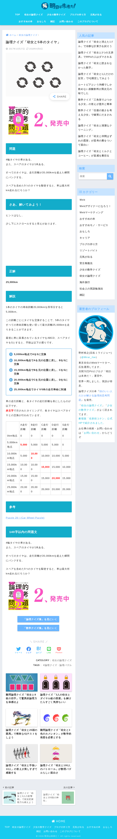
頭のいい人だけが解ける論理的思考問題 (95, 395)
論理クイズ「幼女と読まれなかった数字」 (95, 65)
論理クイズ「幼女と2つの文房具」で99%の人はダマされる (95, 54)
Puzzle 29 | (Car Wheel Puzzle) (25, 517)
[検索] (110, 176)
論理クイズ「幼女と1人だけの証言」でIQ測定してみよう (95, 76)
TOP (17, 14)
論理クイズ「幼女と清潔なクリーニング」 (95, 127)
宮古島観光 (86, 263)
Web (82, 199)
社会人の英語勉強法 (91, 288)
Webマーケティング (91, 212)
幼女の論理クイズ (33, 14)
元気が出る (96, 14)
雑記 (52, 21)
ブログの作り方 (78, 14)
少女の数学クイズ (56, 14)
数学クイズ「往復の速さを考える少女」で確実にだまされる (95, 114)
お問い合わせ (66, 21)
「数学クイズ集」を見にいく (40, 627)
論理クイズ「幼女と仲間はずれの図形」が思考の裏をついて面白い (95, 140)
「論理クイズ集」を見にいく (40, 619)
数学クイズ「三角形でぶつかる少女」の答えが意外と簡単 (95, 101)
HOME (60, 821)
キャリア (85, 238)
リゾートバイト (89, 250)
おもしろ (41, 21)
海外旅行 (85, 282)
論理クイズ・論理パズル (58, 665)
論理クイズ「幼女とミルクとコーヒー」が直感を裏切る (95, 153)
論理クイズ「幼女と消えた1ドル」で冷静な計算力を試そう (95, 44)
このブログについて (87, 21)
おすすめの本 (26, 21)
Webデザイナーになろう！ (95, 206)
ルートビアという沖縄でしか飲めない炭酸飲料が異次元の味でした (95, 89)
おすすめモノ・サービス (94, 225)
